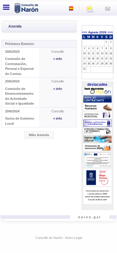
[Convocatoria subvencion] (97, 195)
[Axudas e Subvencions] (97, 123)
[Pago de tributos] (97, 139)
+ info (57, 59)
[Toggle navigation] (6, 7)
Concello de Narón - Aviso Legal (58, 238)
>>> (110, 32)
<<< (84, 32)
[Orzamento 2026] (97, 147)
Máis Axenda (39, 135)
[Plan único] (97, 178)
